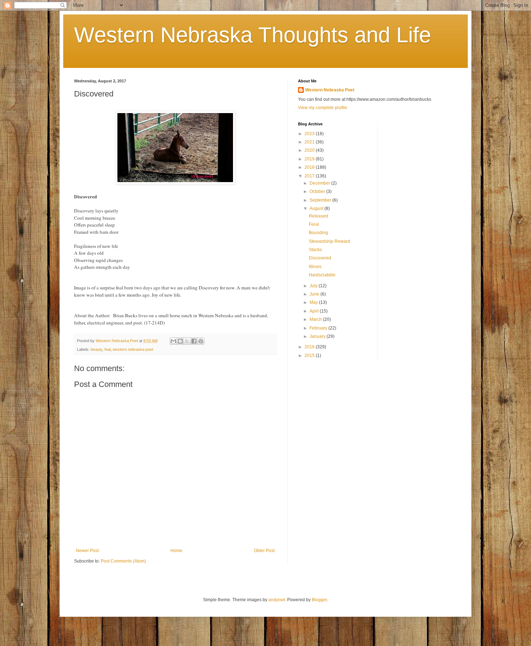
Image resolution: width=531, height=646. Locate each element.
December (320, 183)
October (318, 191)
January (318, 336)
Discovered (320, 257)
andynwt (276, 599)
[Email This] (173, 341)
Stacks (315, 249)
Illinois (315, 266)
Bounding (318, 232)
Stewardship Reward (329, 241)
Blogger (319, 599)
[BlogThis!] (180, 341)
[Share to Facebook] (194, 341)
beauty (96, 349)
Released (318, 216)
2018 (310, 167)
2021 (310, 142)
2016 (310, 346)
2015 (310, 355)
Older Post (264, 550)
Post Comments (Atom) (123, 561)
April (315, 311)
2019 (310, 159)
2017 (310, 175)
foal (107, 349)
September (321, 200)
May (314, 302)
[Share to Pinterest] (200, 341)
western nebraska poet (133, 349)
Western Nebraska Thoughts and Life (252, 35)
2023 (310, 133)
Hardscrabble (322, 274)
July (314, 285)
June (315, 294)
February (319, 328)
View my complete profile (322, 107)
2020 (310, 150)
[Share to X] (187, 341)
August (317, 208)
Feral (314, 224)
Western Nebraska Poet (329, 89)
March (316, 319)
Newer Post (87, 550)
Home (176, 550)
